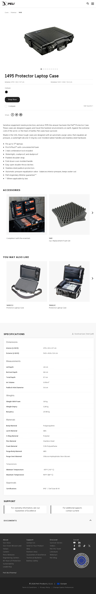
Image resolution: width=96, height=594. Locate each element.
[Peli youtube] (74, 543)
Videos (52, 546)
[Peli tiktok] (84, 546)
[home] (8, 3)
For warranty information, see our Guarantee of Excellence (25, 509)
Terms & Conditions (29, 587)
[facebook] (13, 115)
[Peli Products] (74, 546)
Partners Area (31, 552)
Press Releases (9, 555)
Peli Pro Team (55, 549)
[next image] (79, 42)
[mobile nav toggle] (92, 3)
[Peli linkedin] (79, 543)
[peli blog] (74, 549)
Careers (6, 552)
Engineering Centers (11, 558)
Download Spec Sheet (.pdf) (84, 334)
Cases (6, 12)
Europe (63, 583)
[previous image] (17, 42)
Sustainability (8, 564)
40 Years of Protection (12, 561)
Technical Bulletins (34, 558)
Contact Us (30, 543)
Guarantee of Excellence (36, 555)
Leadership (7, 567)
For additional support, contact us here (72, 509)
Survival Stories (56, 543)
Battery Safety (32, 561)
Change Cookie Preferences (63, 587)
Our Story (7, 543)
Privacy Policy (45, 587)
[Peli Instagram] (79, 546)
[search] (88, 4)
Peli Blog (53, 558)
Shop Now (12, 99)
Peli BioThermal (9, 572)
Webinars (53, 555)
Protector (13, 12)
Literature (54, 552)
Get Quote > (88, 106)
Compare (11, 106)
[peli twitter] (89, 546)
